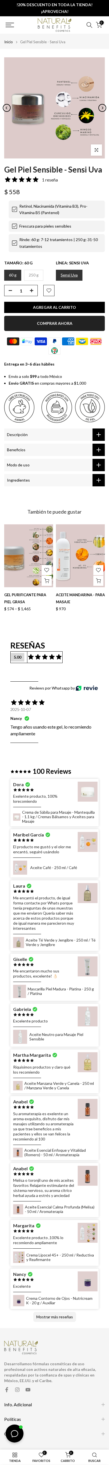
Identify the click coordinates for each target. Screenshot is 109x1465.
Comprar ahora (54, 323)
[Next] (102, 108)
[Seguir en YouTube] (27, 1389)
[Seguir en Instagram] (17, 1389)
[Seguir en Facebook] (6, 1389)
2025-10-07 (20, 709)
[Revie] (87, 688)
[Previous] (7, 108)
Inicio (8, 42)
